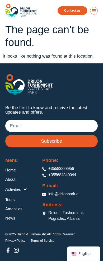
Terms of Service (42, 241)
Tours (10, 199)
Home (10, 170)
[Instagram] (16, 250)
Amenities (13, 209)
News (10, 218)
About (10, 179)
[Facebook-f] (8, 250)
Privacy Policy (15, 241)
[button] (94, 11)
